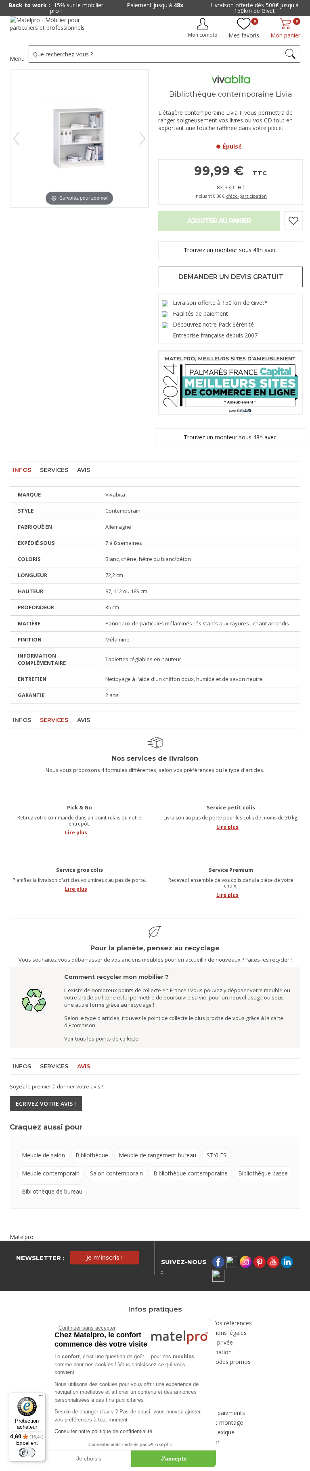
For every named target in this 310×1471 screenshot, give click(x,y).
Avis (83, 470)
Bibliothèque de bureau (52, 1191)
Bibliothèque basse (263, 1173)
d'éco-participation (246, 196)
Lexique (224, 1432)
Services (54, 470)
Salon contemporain (116, 1173)
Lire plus (76, 832)
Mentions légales (224, 1333)
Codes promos (231, 1361)
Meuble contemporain (51, 1173)
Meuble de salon (43, 1155)
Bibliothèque (91, 1155)
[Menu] (41, 1397)
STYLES (216, 1155)
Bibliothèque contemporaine (190, 1173)
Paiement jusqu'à (155, 5)
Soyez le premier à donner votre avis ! (56, 1086)
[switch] (27, 1452)
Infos (22, 470)
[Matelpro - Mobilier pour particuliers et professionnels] (53, 26)
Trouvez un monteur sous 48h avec (231, 250)
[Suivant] (142, 138)
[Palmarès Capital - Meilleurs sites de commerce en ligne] (230, 382)
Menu (17, 58)
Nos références (232, 1323)
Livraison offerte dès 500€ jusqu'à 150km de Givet (254, 7)
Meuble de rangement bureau (157, 1155)
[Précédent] (16, 138)
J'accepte (174, 1458)
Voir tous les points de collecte (101, 1038)
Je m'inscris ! (104, 1257)
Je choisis (88, 1458)
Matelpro (22, 1237)
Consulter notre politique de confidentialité (103, 1431)
